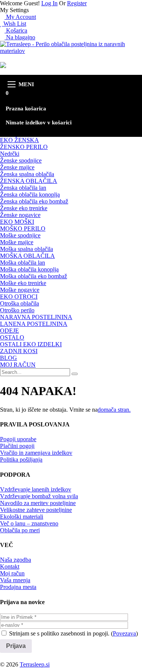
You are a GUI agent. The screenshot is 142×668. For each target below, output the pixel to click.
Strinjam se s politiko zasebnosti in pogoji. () (73, 633)
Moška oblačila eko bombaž (33, 276)
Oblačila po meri (20, 530)
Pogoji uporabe (18, 439)
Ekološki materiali (21, 516)
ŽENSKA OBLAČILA (28, 181)
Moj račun (12, 573)
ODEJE (9, 330)
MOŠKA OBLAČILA (27, 256)
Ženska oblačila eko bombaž (34, 201)
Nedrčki (9, 153)
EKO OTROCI (18, 296)
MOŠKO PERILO (22, 228)
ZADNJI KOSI (18, 351)
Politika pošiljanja (21, 459)
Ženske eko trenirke (23, 208)
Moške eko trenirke (23, 283)
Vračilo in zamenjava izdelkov (36, 452)
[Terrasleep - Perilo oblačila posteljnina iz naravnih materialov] (71, 51)
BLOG (8, 358)
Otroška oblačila (19, 303)
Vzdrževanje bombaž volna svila (39, 496)
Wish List (14, 23)
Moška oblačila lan (22, 262)
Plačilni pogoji (17, 446)
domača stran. (114, 409)
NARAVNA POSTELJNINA (36, 317)
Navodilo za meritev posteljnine (38, 503)
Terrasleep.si (35, 664)
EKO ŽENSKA (19, 140)
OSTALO (12, 337)
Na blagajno (20, 37)
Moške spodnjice (20, 235)
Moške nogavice (19, 290)
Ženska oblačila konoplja (30, 194)
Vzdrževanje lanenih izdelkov (35, 489)
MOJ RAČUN (18, 364)
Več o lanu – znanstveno (29, 523)
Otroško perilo (17, 310)
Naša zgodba (15, 559)
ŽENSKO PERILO (24, 147)
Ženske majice (17, 167)
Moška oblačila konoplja (29, 269)
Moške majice (16, 242)
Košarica (16, 30)
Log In (49, 3)
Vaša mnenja (15, 580)
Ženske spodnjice (21, 160)
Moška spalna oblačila (26, 249)
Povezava (124, 633)
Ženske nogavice (20, 215)
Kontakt (9, 566)
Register (77, 3)
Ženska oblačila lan (23, 187)
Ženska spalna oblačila (27, 174)
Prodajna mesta (18, 587)
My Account (20, 17)
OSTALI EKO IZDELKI (31, 344)
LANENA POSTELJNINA (33, 324)
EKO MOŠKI (17, 222)
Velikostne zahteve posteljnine (36, 510)
